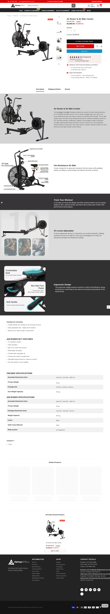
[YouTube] (98, 589)
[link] (19, 497)
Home (9, 15)
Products (15, 15)
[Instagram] (86, 589)
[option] (31, 41)
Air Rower (60, 112)
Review (67, 89)
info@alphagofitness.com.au (28, 1)
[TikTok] (94, 589)
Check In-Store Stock (85, 41)
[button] (59, 17)
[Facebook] (81, 589)
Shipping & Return (54, 89)
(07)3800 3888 (13, 1)
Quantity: (69, 27)
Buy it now (84, 51)
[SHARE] (100, 46)
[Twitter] (81, 594)
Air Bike (66, 112)
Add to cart (80, 46)
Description (40, 89)
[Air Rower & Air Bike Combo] (55, 529)
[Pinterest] (90, 589)
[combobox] (49, 5)
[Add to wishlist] (97, 46)
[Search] (50, 5)
